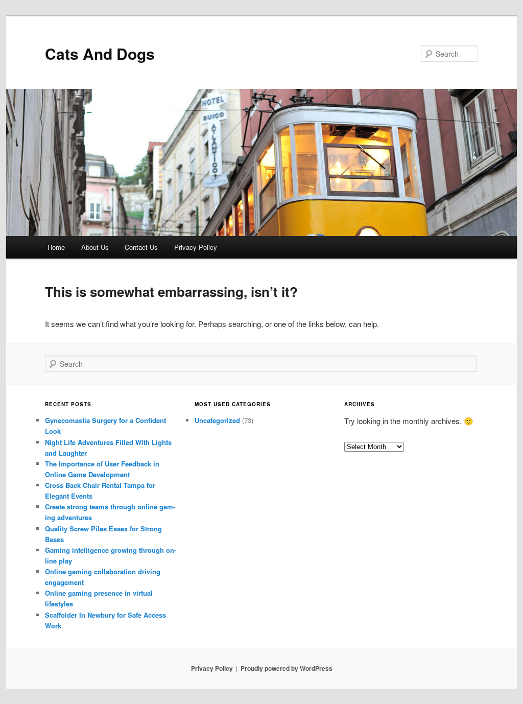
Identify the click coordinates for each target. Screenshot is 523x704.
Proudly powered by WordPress (286, 668)
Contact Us (141, 247)
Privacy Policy (195, 247)
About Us (95, 247)
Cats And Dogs (100, 53)
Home (56, 247)
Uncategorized (217, 420)
